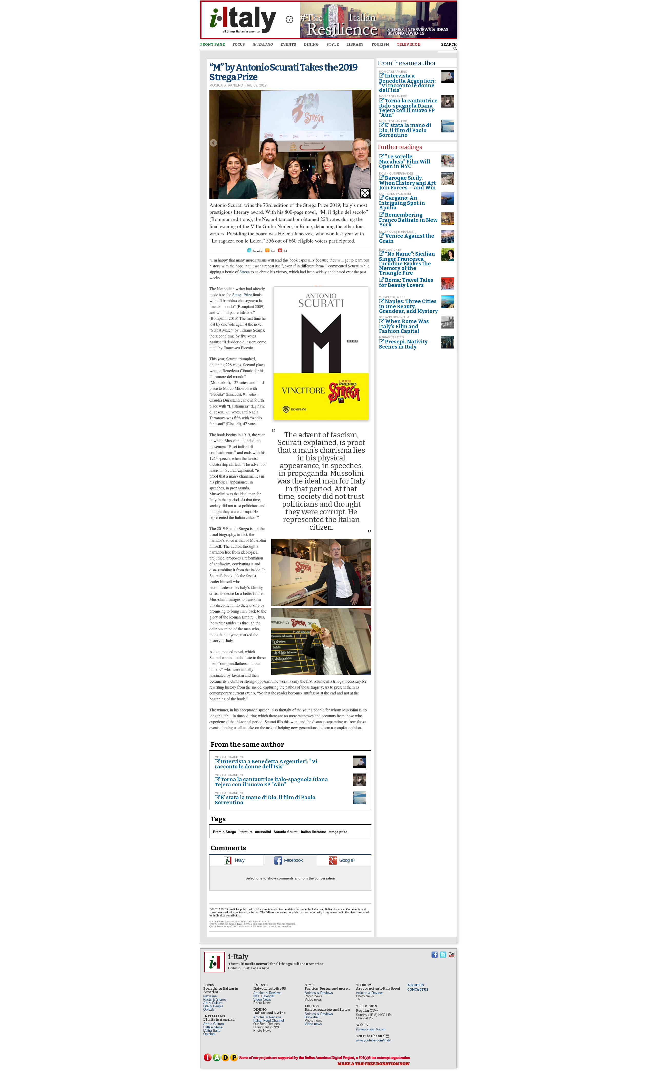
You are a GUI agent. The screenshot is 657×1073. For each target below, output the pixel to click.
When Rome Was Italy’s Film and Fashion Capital (404, 326)
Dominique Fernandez (396, 173)
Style (332, 44)
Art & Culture (213, 1003)
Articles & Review (369, 993)
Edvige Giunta (390, 249)
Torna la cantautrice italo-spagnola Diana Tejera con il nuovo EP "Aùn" (271, 782)
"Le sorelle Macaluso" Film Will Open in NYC (404, 161)
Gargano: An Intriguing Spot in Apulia (402, 203)
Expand (365, 193)
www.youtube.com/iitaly (373, 1040)
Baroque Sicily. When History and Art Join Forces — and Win (407, 183)
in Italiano (263, 44)
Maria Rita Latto (391, 337)
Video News (262, 999)
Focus (239, 44)
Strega (244, 271)
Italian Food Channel (268, 1020)
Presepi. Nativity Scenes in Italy (403, 344)
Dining (311, 44)
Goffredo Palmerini (395, 193)
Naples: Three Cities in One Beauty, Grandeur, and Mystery (408, 306)
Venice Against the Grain (406, 238)
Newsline (210, 996)
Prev (213, 143)
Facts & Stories (215, 999)
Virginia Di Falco (392, 296)
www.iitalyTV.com (370, 1029)
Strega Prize (242, 294)
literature (245, 832)
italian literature (313, 832)
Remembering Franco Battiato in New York (408, 220)
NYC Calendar (263, 996)
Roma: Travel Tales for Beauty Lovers (406, 282)
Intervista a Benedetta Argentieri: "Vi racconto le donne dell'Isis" (266, 764)
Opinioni (209, 1034)
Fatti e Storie (213, 1027)
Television (409, 44)
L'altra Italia (211, 1030)
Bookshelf (312, 1017)
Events (288, 44)
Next (367, 143)
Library (355, 44)
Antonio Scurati (286, 832)
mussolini (263, 832)
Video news (313, 1024)
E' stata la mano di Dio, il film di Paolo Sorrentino (265, 800)
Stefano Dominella (394, 317)
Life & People (213, 1006)
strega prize (337, 832)
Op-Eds (209, 1009)
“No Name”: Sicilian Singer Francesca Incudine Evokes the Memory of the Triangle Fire (407, 263)
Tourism (380, 44)
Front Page (212, 44)
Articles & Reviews (267, 993)
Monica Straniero (226, 85)
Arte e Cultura (213, 1024)
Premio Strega (224, 832)
